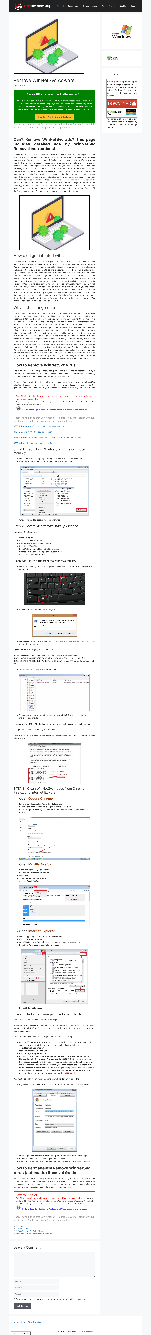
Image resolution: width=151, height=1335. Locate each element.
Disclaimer (39, 1322)
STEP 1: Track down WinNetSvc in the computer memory (39, 426)
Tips (103, 6)
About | (17, 1322)
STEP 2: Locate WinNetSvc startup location (33, 432)
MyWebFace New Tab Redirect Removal (31, 1231)
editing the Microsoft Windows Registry (66, 641)
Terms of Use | (27, 1322)
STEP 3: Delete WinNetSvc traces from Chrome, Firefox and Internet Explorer (48, 437)
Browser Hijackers (90, 6)
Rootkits (123, 6)
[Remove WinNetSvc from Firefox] (54, 905)
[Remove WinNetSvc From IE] (54, 976)
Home (133, 6)
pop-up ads (27, 1228)
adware (19, 1228)
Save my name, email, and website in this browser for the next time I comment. (51, 1299)
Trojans (112, 6)
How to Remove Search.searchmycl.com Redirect (34, 1233)
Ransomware (73, 6)
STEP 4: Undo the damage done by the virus (33, 443)
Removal (60, 6)
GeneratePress (87, 1331)
